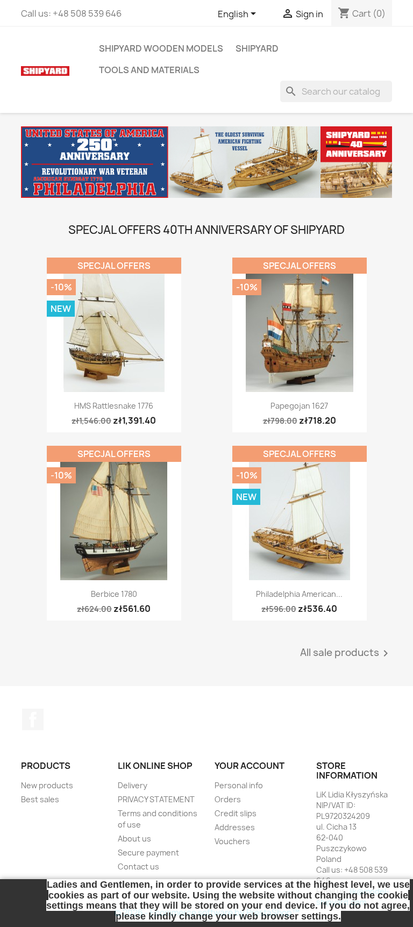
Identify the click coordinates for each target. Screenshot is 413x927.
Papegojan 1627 (299, 406)
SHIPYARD (257, 48)
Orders (228, 799)
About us (134, 838)
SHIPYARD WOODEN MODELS (161, 48)
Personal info (239, 785)
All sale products (346, 653)
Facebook (33, 719)
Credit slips (236, 813)
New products (47, 785)
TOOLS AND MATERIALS (149, 70)
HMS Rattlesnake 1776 (113, 406)
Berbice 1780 (114, 594)
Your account (249, 766)
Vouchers (232, 841)
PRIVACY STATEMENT (156, 799)
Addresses (235, 827)
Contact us (138, 866)
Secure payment (148, 852)
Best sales (40, 799)
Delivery (132, 785)
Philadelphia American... (299, 594)
